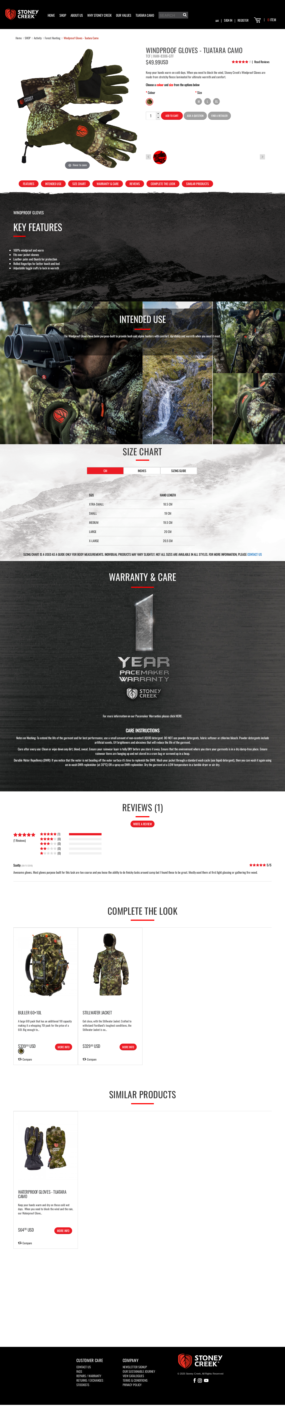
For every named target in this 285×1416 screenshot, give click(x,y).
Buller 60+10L (30, 1012)
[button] (158, 114)
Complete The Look (163, 183)
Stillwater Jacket (97, 1012)
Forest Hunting (52, 38)
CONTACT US (254, 554)
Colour (151, 92)
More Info (63, 1047)
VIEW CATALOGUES (133, 1375)
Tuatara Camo (145, 15)
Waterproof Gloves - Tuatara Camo (42, 1193)
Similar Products (197, 183)
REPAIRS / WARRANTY (88, 1375)
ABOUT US (77, 15)
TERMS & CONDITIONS (135, 1380)
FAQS (79, 1371)
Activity (38, 38)
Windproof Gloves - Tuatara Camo (81, 38)
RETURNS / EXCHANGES (89, 1380)
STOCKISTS (82, 1384)
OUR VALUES (123, 15)
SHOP (62, 15)
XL (216, 101)
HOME (51, 15)
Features (28, 183)
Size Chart (79, 183)
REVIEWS (135, 183)
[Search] (184, 16)
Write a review (142, 824)
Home (19, 38)
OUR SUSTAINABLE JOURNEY (139, 1371)
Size (199, 92)
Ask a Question (195, 116)
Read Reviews (260, 62)
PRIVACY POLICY (132, 1384)
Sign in (228, 20)
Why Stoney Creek (99, 15)
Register (243, 20)
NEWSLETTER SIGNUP (135, 1366)
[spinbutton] (151, 116)
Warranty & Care (108, 183)
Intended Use (53, 183)
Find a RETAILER (219, 116)
